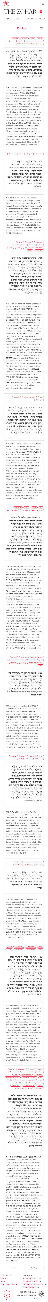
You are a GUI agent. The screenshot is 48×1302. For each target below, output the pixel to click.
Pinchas (21, 28)
